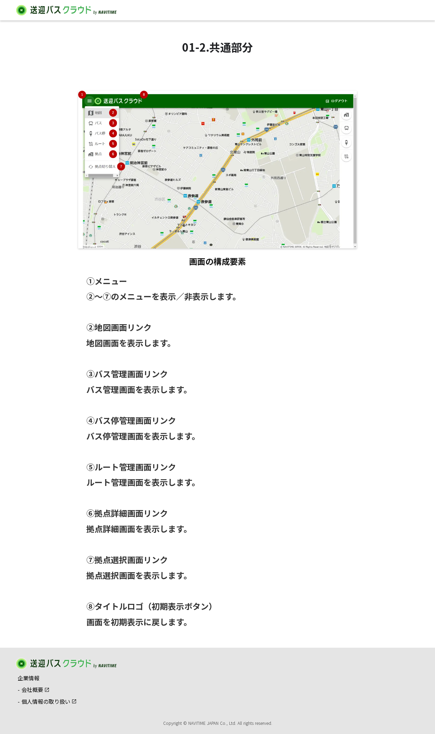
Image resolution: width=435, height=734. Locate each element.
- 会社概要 (30, 689)
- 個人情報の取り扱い (44, 701)
